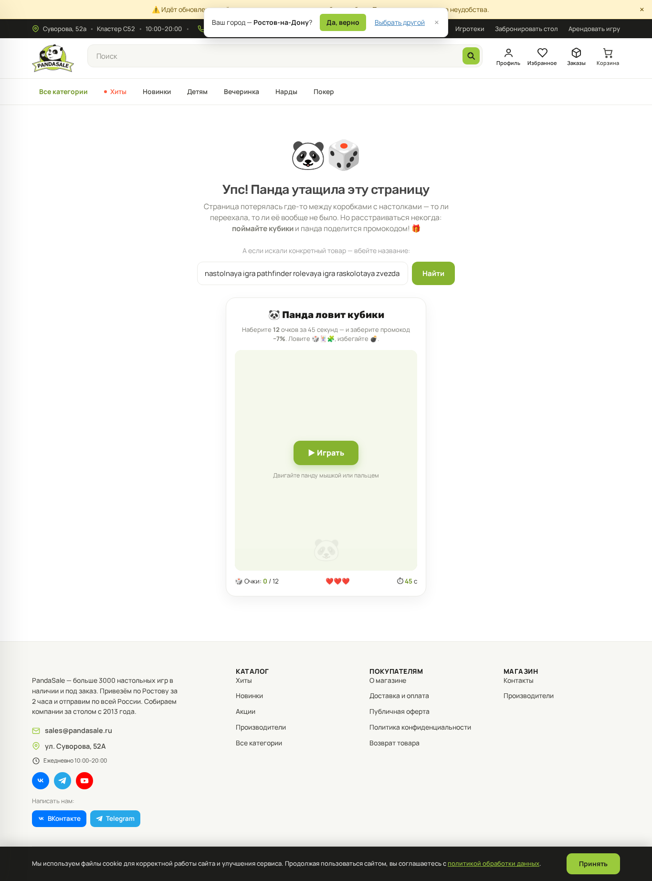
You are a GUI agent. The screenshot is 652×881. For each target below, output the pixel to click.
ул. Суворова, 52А (75, 746)
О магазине (387, 680)
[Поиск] (471, 55)
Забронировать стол (526, 28)
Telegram (120, 818)
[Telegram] (62, 780)
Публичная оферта (399, 711)
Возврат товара (394, 742)
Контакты (519, 680)
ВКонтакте (64, 818)
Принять (593, 863)
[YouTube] (84, 780)
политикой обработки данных (493, 863)
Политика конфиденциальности (420, 727)
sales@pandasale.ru (78, 730)
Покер (324, 91)
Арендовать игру (594, 28)
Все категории (63, 91)
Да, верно (342, 22)
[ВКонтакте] (40, 780)
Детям (197, 91)
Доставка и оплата (399, 695)
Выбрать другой (400, 22)
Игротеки (469, 28)
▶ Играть (326, 452)
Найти (433, 273)
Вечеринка (241, 91)
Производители (261, 727)
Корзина (608, 62)
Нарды (286, 91)
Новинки (157, 91)
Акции (245, 711)
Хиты (118, 91)
